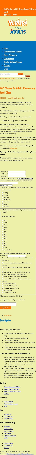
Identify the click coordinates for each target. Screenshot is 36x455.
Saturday (6, 206)
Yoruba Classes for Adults (12, 387)
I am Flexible (7, 250)
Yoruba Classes (10, 78)
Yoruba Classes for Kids (11, 389)
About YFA (7, 426)
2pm (4, 232)
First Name (4, 172)
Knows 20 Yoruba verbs (10, 286)
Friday (5, 204)
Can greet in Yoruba (9, 283)
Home (6, 48)
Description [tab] (8, 315)
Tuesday (6, 197)
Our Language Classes (13, 51)
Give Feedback (8, 402)
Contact (7, 65)
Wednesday (7, 199)
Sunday (5, 193)
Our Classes (7, 433)
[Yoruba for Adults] (18, 26)
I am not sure (7, 290)
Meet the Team (9, 431)
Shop (5, 406)
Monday (6, 195)
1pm (4, 229)
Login (6, 68)
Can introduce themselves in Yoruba (15, 277)
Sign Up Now (5, 307)
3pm (4, 234)
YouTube (6, 394)
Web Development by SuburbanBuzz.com (20, 454)
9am (4, 220)
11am (5, 225)
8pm (4, 245)
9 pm (5, 248)
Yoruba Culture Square (13, 62)
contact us (13, 148)
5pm (4, 238)
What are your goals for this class (11, 296)
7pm (4, 243)
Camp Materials (10, 55)
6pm (4, 241)
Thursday (6, 202)
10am (5, 222)
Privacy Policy (8, 419)
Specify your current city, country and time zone (16, 181)
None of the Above (9, 292)
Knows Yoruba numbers (11, 288)
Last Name (4, 174)
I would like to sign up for (8, 178)
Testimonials (9, 58)
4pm (4, 236)
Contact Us (7, 414)
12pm (5, 227)
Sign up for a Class (10, 436)
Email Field (4, 176)
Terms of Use (8, 416)
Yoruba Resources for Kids (12, 391)
